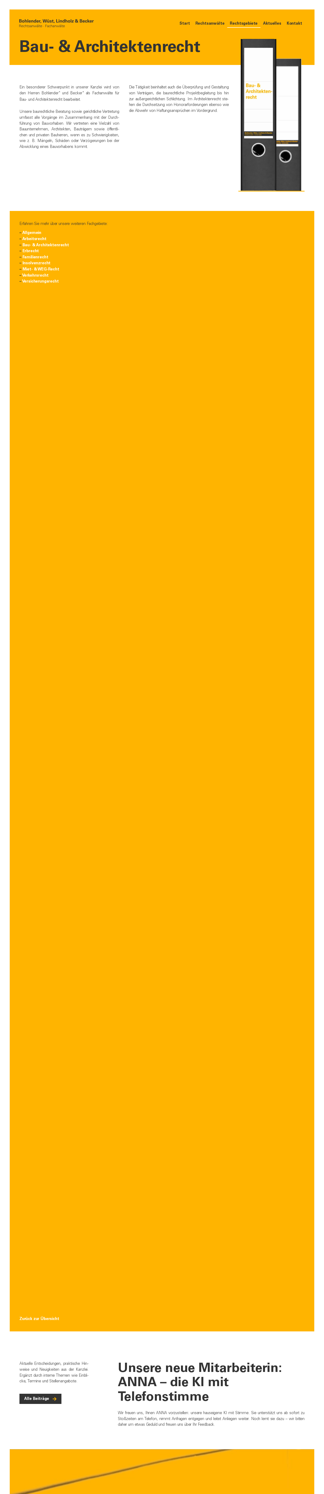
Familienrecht (35, 257)
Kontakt (294, 23)
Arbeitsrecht (34, 239)
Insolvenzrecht (37, 263)
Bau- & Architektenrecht (46, 245)
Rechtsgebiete (244, 23)
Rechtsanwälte (210, 23)
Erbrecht (31, 251)
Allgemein (32, 232)
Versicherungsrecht (40, 281)
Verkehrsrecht (35, 275)
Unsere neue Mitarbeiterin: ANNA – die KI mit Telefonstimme (200, 1382)
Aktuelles (272, 23)
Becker (76, 93)
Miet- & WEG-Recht (41, 269)
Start (185, 23)
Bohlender (50, 93)
